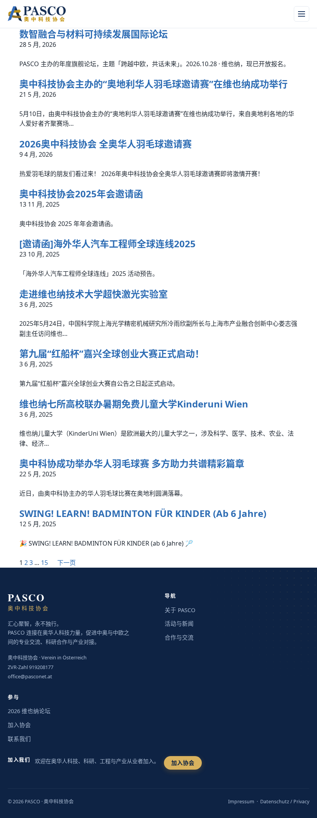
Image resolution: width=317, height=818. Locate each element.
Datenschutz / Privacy (284, 801)
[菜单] (301, 14)
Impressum (241, 801)
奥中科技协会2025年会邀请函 (81, 194)
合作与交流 (179, 637)
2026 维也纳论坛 (29, 711)
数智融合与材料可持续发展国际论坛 (93, 34)
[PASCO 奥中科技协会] (41, 14)
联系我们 (19, 739)
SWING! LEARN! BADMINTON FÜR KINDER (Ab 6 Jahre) (142, 513)
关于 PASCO (180, 610)
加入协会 (19, 725)
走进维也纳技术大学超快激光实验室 (93, 294)
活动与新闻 (179, 623)
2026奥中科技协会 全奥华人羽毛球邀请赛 (105, 144)
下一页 (66, 562)
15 (44, 562)
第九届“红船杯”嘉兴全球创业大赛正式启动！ (111, 353)
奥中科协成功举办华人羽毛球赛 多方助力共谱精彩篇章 (131, 463)
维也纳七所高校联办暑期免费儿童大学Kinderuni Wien (133, 404)
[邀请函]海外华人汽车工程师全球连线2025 (107, 244)
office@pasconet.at (30, 676)
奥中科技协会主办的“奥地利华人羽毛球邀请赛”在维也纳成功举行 (153, 84)
